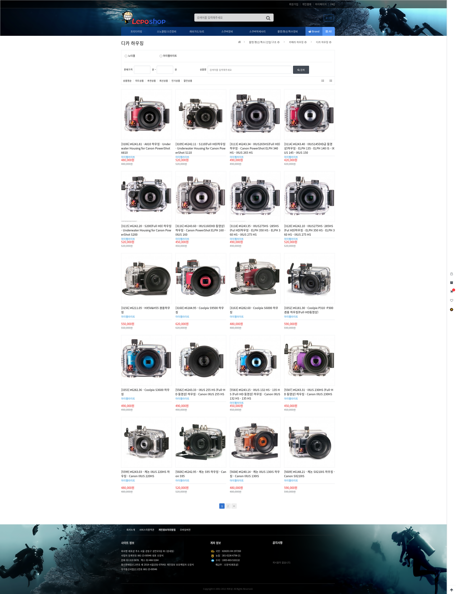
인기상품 (176, 80)
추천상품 (151, 80)
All (330, 31)
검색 (302, 69)
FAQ (332, 4)
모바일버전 (185, 529)
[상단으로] (451, 589)
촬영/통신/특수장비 (288, 31)
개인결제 (306, 4)
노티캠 (131, 56)
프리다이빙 (136, 31)
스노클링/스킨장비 (166, 31)
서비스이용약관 (146, 529)
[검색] (268, 18)
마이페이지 (321, 4)
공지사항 (278, 543)
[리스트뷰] (323, 81)
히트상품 (139, 80)
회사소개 (130, 529)
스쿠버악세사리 (257, 31)
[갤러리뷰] (331, 81)
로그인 (329, 18)
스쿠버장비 (227, 31)
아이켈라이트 (170, 56)
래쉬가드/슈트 (197, 31)
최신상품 (163, 80)
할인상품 (188, 80)
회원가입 (293, 4)
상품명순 (127, 80)
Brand (315, 31)
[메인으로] (239, 42)
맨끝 (234, 506)
